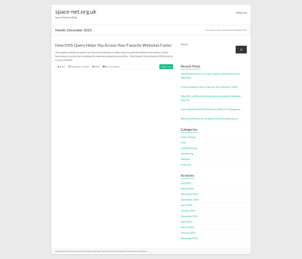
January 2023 (188, 232)
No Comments (112, 66)
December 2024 (189, 193)
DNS (97, 66)
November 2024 (189, 199)
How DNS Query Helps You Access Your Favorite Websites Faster (113, 45)
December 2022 (189, 238)
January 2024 (188, 210)
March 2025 (187, 188)
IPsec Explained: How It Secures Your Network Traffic (209, 86)
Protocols (186, 164)
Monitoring (187, 153)
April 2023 (186, 221)
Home (218, 30)
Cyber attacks (188, 136)
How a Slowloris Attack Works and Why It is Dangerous (210, 109)
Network (185, 158)
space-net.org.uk (75, 11)
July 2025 (186, 182)
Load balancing (189, 147)
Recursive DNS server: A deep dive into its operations (209, 118)
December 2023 (189, 216)
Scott (62, 66)
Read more (166, 66)
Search (184, 44)
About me (241, 12)
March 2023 (187, 227)
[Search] (241, 49)
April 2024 (186, 205)
